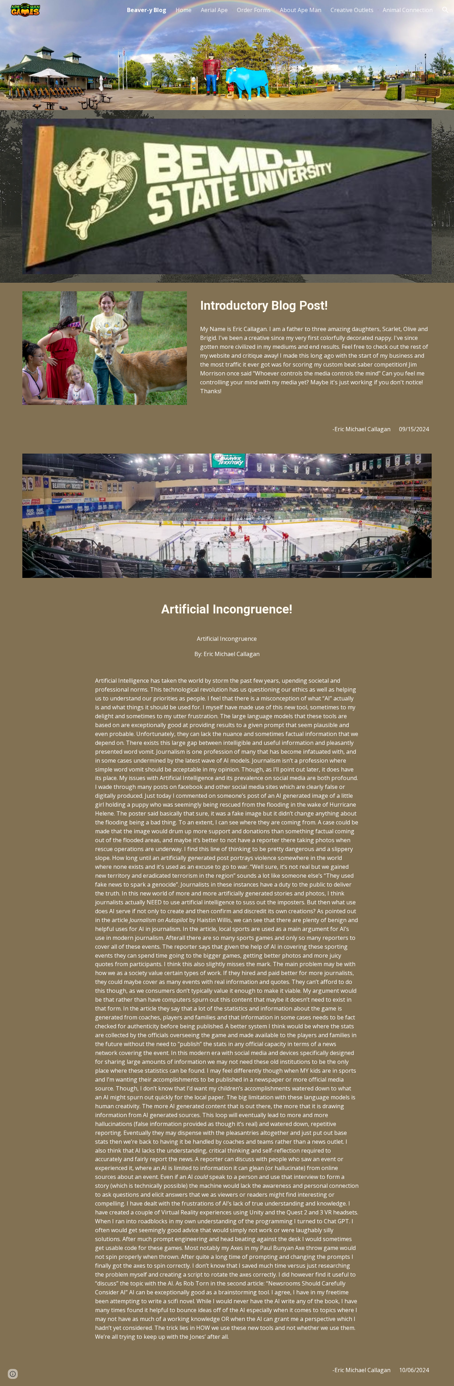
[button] (445, 9)
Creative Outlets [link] (352, 10)
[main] (314, 305)
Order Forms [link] (254, 10)
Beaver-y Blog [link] (146, 10)
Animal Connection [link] (408, 10)
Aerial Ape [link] (214, 10)
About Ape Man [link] (300, 10)
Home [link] (184, 10)
